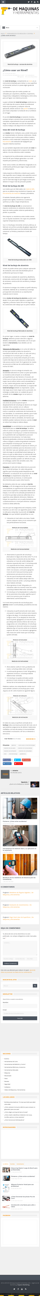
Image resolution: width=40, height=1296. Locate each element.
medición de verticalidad (25, 751)
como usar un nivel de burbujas (26, 745)
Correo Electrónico (32, 77)
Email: (5, 1010)
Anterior (15, 770)
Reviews (6, 1081)
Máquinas (7, 1073)
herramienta (7, 141)
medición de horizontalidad (25, 748)
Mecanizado (7, 1076)
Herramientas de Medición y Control (14, 75)
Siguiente (24, 782)
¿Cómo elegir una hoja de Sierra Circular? (16, 1112)
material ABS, (30, 189)
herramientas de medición (11, 193)
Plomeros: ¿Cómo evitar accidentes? (15, 821)
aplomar (14, 745)
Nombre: (6, 1002)
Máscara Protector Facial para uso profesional (22, 1185)
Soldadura (7, 1087)
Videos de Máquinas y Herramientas (14, 1090)
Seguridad (7, 1084)
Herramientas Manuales (11, 1070)
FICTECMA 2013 (15, 773)
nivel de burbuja (13, 754)
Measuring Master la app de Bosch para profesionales (24, 1169)
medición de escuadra (9, 748)
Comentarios (20, 1164)
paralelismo (23, 754)
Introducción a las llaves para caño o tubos (23, 1206)
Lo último (5, 1164)
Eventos (6, 1059)
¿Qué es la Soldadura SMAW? (19, 784)
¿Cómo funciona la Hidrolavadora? (14, 1120)
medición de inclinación (10, 751)
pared (26, 108)
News (6, 1078)
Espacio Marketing (23, 1285)
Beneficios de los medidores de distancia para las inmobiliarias (19, 878)
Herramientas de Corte (11, 1061)
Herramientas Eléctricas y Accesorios (14, 1067)
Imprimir (21, 77)
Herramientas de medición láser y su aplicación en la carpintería (19, 849)
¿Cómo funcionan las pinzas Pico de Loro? (23, 1197)
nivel (30, 81)
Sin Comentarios (29, 75)
